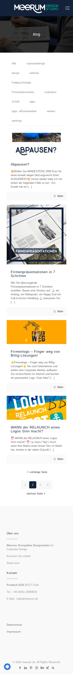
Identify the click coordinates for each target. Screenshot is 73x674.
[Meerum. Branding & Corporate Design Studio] (36, 8)
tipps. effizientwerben (24, 111)
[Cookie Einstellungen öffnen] (7, 669)
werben (51, 111)
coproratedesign (35, 63)
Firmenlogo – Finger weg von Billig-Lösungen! (35, 353)
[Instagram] (36, 668)
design (15, 73)
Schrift (15, 101)
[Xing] (47, 668)
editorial (34, 73)
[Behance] (42, 668)
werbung (16, 120)
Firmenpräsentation (23, 92)
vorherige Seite (38, 472)
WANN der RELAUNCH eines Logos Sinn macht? (35, 429)
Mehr (60, 196)
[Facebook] (20, 668)
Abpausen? (20, 164)
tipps (32, 101)
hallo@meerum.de (27, 598)
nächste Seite (35, 493)
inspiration (50, 92)
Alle (14, 63)
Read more (13, 563)
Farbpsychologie (21, 82)
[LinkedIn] (26, 668)
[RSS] (53, 668)
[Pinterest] (31, 668)
